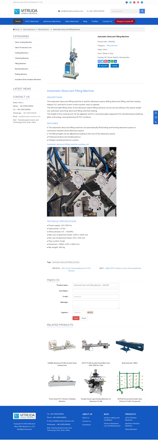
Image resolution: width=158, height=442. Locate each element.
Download (86, 425)
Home (17, 21)
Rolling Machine (21, 74)
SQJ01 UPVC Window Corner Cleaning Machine (123, 268)
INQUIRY (104, 66)
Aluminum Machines (52, 21)
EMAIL (115, 66)
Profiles (95, 21)
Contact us (86, 421)
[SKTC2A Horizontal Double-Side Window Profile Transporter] (130, 382)
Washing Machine (22, 58)
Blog (85, 21)
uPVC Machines (32, 21)
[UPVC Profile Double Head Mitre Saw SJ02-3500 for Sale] (96, 346)
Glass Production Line (23, 47)
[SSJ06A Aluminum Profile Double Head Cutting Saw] (62, 346)
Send (76, 318)
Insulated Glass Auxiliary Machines (28, 79)
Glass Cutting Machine (23, 42)
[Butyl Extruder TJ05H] (130, 346)
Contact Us (107, 21)
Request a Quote (124, 21)
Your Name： (64, 291)
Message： (65, 302)
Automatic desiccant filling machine (66, 262)
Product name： (63, 285)
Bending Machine (21, 69)
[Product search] (142, 11)
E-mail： (66, 296)
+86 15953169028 (29, 113)
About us (85, 418)
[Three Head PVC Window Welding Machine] (62, 382)
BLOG (106, 414)
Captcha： (65, 312)
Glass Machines (72, 21)
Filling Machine (43, 29)
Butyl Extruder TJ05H (129, 363)
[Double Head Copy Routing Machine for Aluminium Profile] (96, 382)
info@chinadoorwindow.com (72, 11)
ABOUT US (87, 414)
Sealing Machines (21, 53)
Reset (84, 318)
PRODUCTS (130, 414)
